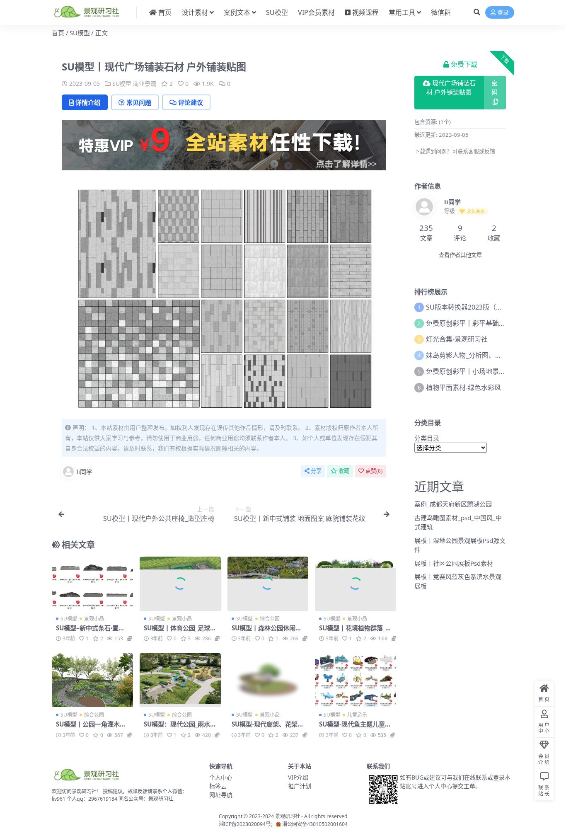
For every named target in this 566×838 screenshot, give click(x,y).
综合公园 (270, 618)
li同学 (84, 471)
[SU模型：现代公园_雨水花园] (180, 680)
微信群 (441, 12)
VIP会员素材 (316, 12)
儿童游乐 (357, 714)
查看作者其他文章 (460, 255)
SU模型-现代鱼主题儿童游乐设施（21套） (355, 728)
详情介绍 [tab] (87, 102)
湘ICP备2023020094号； (247, 824)
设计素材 (194, 12)
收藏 (344, 471)
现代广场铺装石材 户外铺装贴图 (451, 88)
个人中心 (220, 777)
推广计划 (299, 786)
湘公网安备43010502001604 (315, 824)
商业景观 (144, 83)
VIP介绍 (298, 777)
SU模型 (277, 12)
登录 (503, 13)
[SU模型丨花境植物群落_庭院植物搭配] (355, 583)
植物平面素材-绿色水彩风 (463, 387)
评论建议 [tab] (190, 102)
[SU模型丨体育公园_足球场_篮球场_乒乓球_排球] (180, 583)
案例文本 (237, 12)
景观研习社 (287, 816)
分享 (316, 471)
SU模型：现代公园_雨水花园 (180, 728)
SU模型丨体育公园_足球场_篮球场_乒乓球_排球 (180, 631)
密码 (494, 88)
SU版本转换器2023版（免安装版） (477, 307)
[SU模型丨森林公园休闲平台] (268, 583)
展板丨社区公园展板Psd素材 (453, 563)
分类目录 (426, 438)
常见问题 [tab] (138, 102)
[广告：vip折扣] (224, 148)
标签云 (218, 786)
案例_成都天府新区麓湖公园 (453, 504)
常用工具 (402, 12)
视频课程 (365, 12)
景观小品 (94, 618)
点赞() (373, 471)
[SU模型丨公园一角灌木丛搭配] (92, 680)
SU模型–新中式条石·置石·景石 (91, 631)
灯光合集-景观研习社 (457, 339)
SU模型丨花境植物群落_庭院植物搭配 (355, 631)
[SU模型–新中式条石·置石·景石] (92, 583)
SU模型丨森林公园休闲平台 (267, 631)
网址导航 (220, 795)
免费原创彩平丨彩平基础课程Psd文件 (481, 323)
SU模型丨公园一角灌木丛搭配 (91, 728)
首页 (165, 12)
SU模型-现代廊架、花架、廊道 (268, 728)
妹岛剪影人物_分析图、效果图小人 (477, 355)
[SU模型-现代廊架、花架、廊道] (268, 680)
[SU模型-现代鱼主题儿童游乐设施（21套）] (355, 680)
